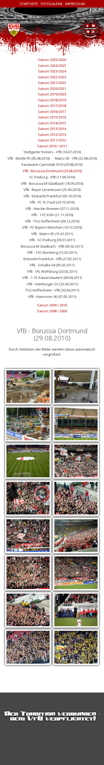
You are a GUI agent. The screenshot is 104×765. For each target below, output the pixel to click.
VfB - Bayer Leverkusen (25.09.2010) (52, 189)
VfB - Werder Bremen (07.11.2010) (52, 208)
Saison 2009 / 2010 (52, 305)
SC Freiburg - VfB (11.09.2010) (52, 177)
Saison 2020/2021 (52, 88)
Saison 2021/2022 (52, 82)
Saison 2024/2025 (52, 65)
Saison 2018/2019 (52, 100)
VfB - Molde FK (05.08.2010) (28, 158)
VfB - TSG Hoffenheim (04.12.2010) (52, 221)
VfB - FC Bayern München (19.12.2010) (52, 227)
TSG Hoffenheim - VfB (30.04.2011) (52, 290)
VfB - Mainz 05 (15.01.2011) (52, 233)
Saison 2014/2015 (52, 123)
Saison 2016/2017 (52, 111)
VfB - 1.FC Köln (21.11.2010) (52, 214)
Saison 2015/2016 (52, 117)
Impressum (75, 3)
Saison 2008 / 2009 (52, 311)
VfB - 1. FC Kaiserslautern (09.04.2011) (52, 277)
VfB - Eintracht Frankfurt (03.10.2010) (52, 196)
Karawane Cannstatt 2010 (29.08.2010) (52, 164)
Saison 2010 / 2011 (52, 146)
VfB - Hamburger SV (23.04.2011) (52, 284)
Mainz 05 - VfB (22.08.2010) (76, 158)
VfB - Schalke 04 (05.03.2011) (52, 265)
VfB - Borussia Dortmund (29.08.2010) (52, 170)
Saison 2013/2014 (52, 128)
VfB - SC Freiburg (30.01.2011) (52, 239)
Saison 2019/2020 (52, 94)
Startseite (28, 3)
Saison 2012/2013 (52, 134)
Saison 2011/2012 (52, 140)
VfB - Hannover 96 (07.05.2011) (52, 296)
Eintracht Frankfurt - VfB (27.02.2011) (52, 258)
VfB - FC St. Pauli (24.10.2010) (52, 202)
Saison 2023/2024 (52, 71)
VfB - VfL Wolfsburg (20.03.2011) (52, 271)
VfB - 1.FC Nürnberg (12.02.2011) (52, 252)
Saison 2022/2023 (52, 77)
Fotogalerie (52, 3)
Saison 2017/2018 (52, 105)
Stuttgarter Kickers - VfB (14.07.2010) (52, 151)
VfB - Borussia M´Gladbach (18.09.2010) (52, 183)
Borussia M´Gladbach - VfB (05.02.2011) (52, 246)
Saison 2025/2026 (52, 59)
